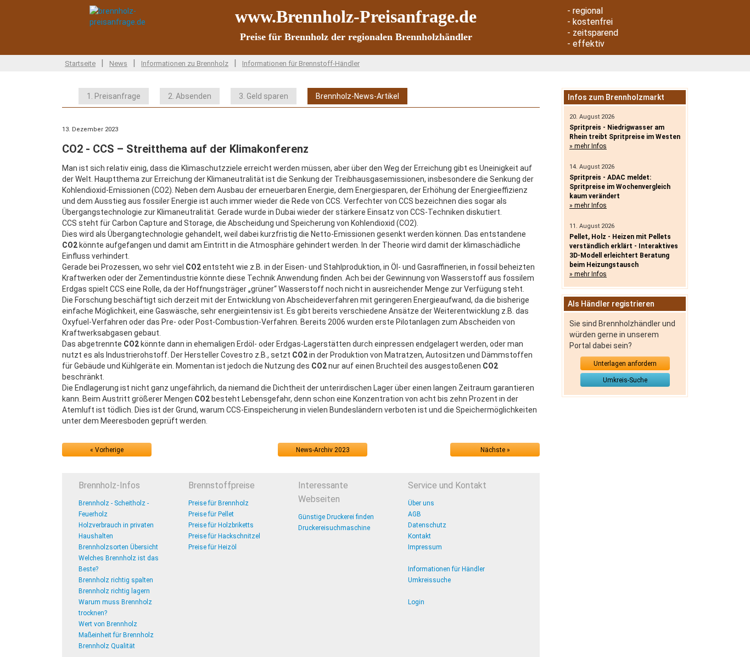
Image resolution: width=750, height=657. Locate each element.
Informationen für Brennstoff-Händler (301, 63)
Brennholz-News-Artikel (357, 96)
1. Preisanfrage (114, 96)
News (118, 63)
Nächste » (495, 450)
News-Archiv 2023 (323, 450)
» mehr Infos (588, 146)
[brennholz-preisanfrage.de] (136, 16)
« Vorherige (107, 450)
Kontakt (419, 536)
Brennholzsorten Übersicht (118, 547)
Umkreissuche (429, 580)
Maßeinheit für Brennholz (116, 635)
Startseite (80, 63)
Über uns (421, 503)
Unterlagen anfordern (625, 364)
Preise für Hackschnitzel (224, 536)
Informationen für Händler (446, 569)
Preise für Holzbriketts (221, 525)
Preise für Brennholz (218, 503)
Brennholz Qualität (107, 646)
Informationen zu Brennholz (184, 63)
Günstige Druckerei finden (336, 517)
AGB (414, 514)
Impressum (425, 547)
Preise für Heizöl (212, 547)
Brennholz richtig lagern (114, 591)
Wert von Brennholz (108, 624)
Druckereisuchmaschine (334, 528)
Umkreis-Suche (625, 380)
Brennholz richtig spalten (116, 580)
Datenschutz (427, 525)
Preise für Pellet (211, 514)
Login (416, 602)
